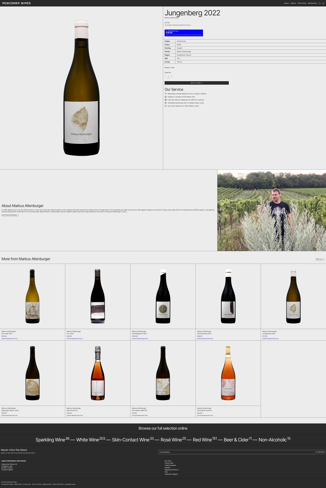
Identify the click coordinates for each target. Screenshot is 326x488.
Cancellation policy (70, 484)
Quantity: (168, 72)
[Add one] (171, 76)
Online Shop (169, 463)
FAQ (166, 472)
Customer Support (171, 474)
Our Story (168, 461)
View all (319, 259)
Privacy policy (27, 484)
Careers (167, 467)
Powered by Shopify (7, 484)
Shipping (174, 25)
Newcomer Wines (12, 482)
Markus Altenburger (172, 18)
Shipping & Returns (171, 470)
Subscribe (321, 452)
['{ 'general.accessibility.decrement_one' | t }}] (165, 76)
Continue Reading (9, 215)
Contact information (58, 484)
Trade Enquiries (170, 465)
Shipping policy (47, 484)
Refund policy (18, 484)
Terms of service (37, 484)
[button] (319, 3)
